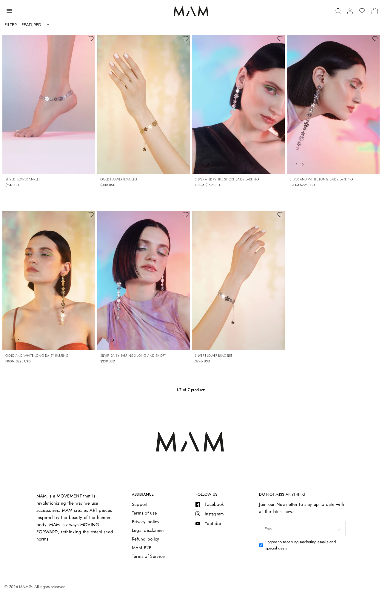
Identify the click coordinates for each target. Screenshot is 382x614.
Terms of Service (148, 556)
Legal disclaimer (148, 530)
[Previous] (200, 163)
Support (140, 504)
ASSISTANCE (143, 494)
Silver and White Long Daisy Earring (321, 179)
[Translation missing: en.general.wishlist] (362, 10)
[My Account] (350, 11)
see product (273, 162)
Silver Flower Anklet (22, 179)
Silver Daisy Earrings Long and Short (133, 355)
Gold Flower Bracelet (119, 179)
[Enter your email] (339, 528)
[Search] (338, 11)
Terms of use (144, 513)
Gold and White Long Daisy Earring (37, 355)
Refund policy (145, 539)
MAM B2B (142, 547)
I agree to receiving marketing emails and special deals (300, 545)
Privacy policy (145, 521)
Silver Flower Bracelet (213, 355)
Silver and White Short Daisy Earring (227, 179)
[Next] (209, 163)
